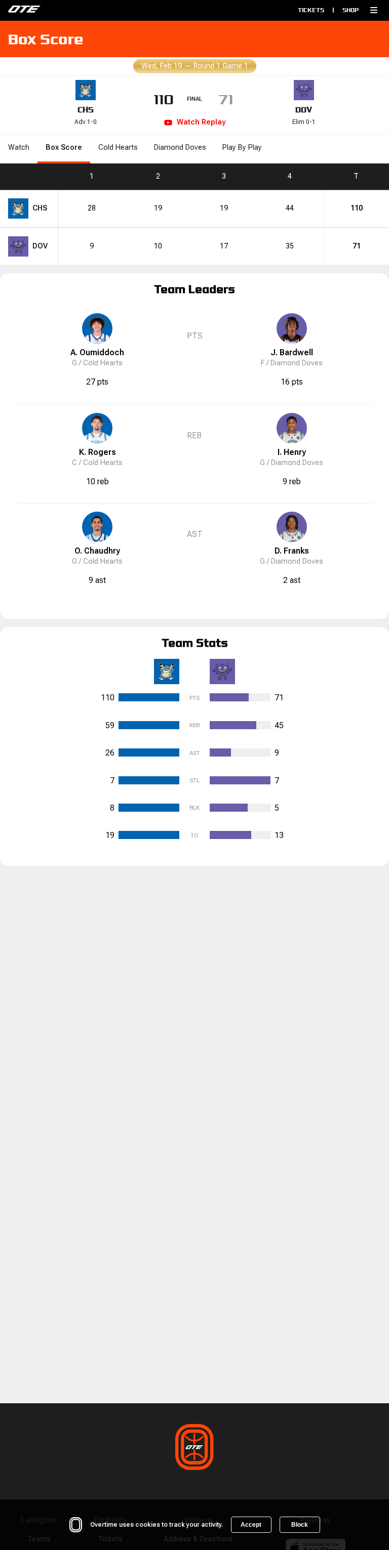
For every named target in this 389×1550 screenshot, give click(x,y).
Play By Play (242, 147)
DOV (303, 109)
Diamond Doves (180, 147)
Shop (350, 10)
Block (299, 1524)
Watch (18, 147)
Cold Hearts (118, 147)
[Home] (93, 10)
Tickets (311, 10)
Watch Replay (201, 122)
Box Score (64, 147)
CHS (85, 109)
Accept (251, 1524)
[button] (374, 10)
